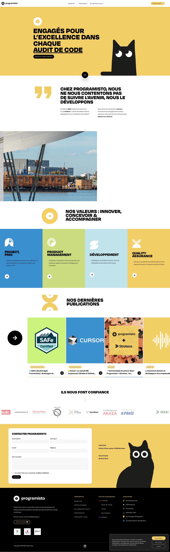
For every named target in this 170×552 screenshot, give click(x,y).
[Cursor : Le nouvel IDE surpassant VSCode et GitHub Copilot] (99, 373)
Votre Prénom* (16, 439)
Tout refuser (158, 542)
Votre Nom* (53, 439)
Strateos (104, 517)
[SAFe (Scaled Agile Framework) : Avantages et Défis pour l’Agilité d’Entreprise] (61, 373)
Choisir (159, 546)
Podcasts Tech (131, 512)
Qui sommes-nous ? (96, 3)
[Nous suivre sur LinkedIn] (85, 546)
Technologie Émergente (134, 516)
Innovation (130, 508)
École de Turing (106, 505)
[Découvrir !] (85, 75)
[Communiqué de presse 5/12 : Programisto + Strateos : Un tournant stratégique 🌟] (138, 373)
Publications (83, 3)
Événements (130, 504)
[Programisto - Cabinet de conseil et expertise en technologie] (9, 3)
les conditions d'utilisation (41, 473)
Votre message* (16, 457)
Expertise (71, 3)
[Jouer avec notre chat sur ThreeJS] (124, 53)
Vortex (103, 509)
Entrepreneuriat (132, 501)
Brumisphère (105, 513)
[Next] (15, 338)
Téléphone (53, 448)
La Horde (104, 501)
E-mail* (14, 448)
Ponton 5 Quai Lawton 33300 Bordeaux (112, 448)
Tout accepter (159, 538)
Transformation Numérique (136, 520)
